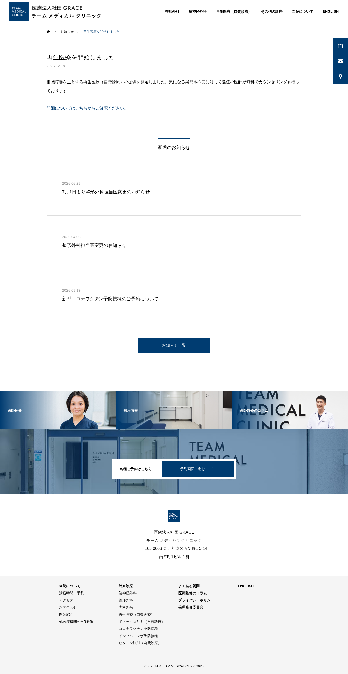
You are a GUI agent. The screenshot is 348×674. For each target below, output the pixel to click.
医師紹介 (66, 614)
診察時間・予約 (71, 593)
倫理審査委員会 (190, 607)
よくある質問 (189, 586)
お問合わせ (68, 607)
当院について (302, 11)
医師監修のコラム (192, 593)
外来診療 (126, 586)
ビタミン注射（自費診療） (140, 643)
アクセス (66, 600)
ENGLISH (331, 11)
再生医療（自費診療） (234, 11)
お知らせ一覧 (174, 345)
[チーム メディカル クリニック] (57, 11)
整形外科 (172, 11)
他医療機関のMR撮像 (76, 621)
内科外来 (126, 607)
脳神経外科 (198, 11)
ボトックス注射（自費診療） (142, 621)
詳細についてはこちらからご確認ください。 (87, 108)
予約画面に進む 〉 (198, 469)
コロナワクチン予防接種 (138, 629)
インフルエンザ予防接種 (138, 636)
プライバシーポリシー (196, 600)
